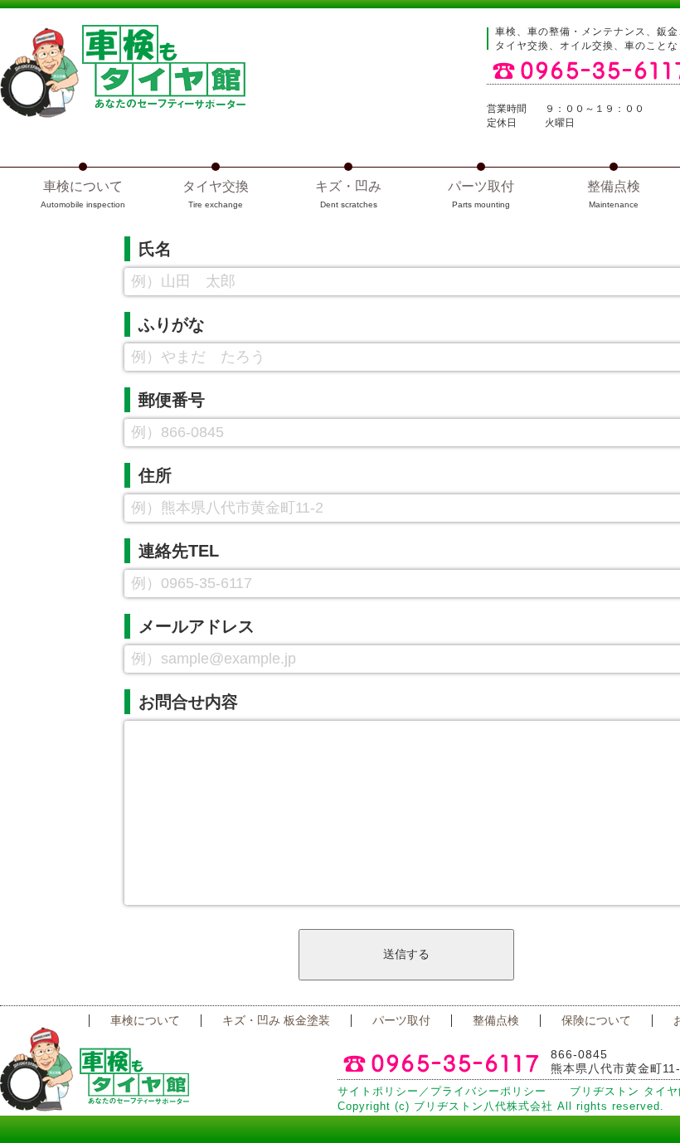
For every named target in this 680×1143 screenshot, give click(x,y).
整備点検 (496, 1020)
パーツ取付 (401, 1020)
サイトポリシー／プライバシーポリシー (442, 1091)
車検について (145, 1020)
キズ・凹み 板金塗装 (276, 1020)
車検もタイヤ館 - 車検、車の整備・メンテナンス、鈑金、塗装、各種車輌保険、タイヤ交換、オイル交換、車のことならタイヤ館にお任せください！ (122, 71)
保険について (596, 1020)
